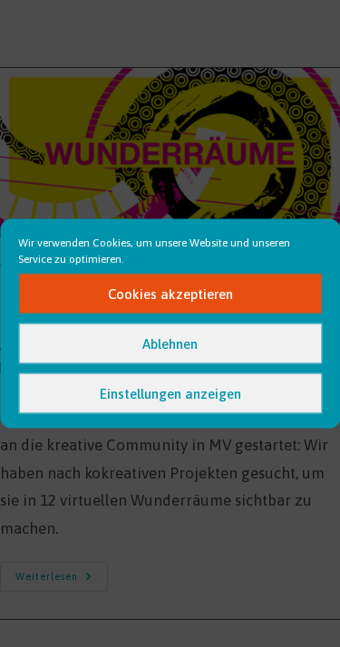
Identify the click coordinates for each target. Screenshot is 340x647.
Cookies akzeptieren (170, 293)
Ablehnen (170, 343)
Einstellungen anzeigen (170, 393)
